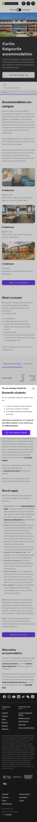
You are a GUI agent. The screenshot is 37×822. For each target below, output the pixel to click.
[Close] (33, 388)
